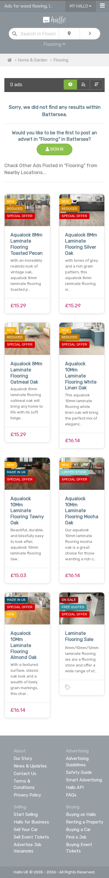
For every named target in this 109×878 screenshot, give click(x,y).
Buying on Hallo (81, 814)
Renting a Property (84, 822)
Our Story (23, 758)
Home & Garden (32, 60)
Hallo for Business (31, 822)
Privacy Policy (27, 795)
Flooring (60, 60)
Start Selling (26, 814)
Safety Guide (79, 772)
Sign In (56, 149)
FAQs (71, 795)
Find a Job (76, 837)
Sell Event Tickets (31, 837)
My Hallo (79, 6)
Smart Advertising (84, 780)
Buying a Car (78, 829)
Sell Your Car (26, 829)
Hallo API (75, 787)
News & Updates (30, 766)
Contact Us (25, 773)
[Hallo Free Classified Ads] (54, 19)
